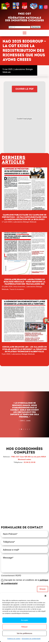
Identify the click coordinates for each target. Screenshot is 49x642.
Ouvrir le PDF (24, 89)
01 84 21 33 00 (29, 462)
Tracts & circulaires (17, 289)
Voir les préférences (24, 633)
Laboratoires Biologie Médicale (24, 222)
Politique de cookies (13, 638)
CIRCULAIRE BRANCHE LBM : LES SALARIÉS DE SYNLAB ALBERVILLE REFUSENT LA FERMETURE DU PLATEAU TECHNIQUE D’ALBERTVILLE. (24, 349)
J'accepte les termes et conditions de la (24, 582)
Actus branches (19, 286)
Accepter (24, 620)
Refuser (24, 627)
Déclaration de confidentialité (31, 638)
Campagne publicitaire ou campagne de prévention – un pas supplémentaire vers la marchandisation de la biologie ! (24, 217)
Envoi (42, 589)
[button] (45, 596)
